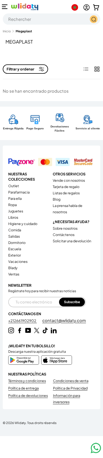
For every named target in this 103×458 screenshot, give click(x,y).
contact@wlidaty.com (64, 320)
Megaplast (24, 31)
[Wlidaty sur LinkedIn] (54, 330)
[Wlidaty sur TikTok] (45, 330)
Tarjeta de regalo (66, 186)
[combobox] (51, 19)
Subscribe (72, 302)
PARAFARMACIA (19, 192)
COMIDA (14, 230)
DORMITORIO (17, 242)
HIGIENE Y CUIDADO (22, 223)
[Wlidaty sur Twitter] (37, 330)
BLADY (13, 268)
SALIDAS (14, 236)
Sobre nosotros (65, 228)
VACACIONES (17, 261)
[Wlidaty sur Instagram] (11, 330)
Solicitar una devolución (72, 241)
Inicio (7, 31)
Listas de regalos (66, 193)
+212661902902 (22, 320)
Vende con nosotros (69, 180)
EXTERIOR (14, 255)
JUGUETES (15, 211)
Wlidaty (20, 423)
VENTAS (13, 274)
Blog (56, 199)
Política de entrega (23, 388)
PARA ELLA (15, 198)
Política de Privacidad (70, 388)
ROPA (12, 205)
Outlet (13, 186)
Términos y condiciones (27, 381)
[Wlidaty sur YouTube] (28, 330)
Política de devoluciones (28, 395)
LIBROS (13, 217)
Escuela (14, 249)
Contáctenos (63, 234)
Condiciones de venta (70, 381)
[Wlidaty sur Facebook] (20, 330)
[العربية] (76, 7)
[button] (96, 7)
